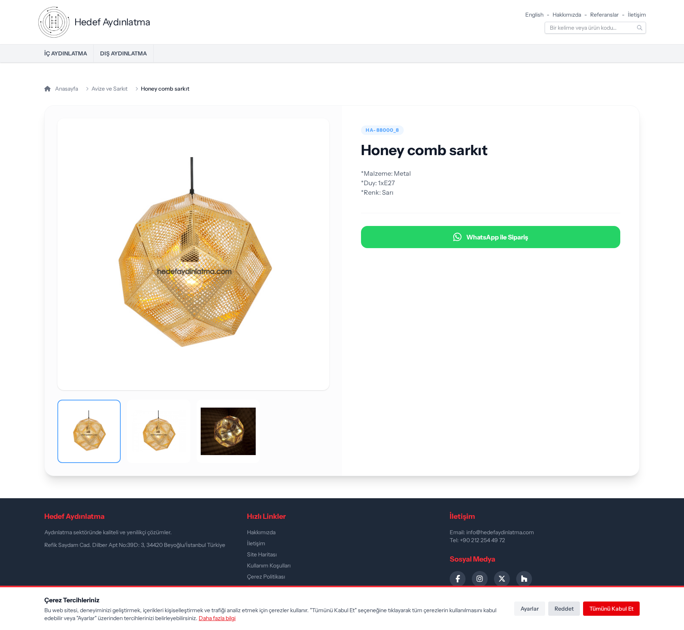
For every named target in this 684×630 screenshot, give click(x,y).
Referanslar (604, 14)
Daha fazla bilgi (217, 618)
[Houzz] (524, 579)
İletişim (637, 14)
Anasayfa (66, 88)
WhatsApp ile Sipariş (497, 237)
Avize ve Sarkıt (109, 88)
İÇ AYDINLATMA (65, 53)
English (534, 14)
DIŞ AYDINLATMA (123, 53)
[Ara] (639, 28)
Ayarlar (530, 608)
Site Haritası (262, 554)
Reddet (564, 608)
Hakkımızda (567, 14)
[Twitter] (502, 579)
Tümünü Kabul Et (611, 608)
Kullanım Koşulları (269, 565)
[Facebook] (458, 579)
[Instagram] (480, 579)
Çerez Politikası (266, 576)
